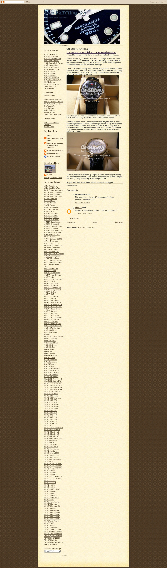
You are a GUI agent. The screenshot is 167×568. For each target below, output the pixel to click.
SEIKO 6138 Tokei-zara (52, 398)
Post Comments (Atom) (87, 227)
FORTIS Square (50, 237)
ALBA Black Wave (50, 186)
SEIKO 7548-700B (50, 419)
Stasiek (78, 208)
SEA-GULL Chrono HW (52, 381)
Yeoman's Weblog (53, 156)
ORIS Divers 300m (51, 65)
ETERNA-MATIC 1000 (52, 234)
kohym (49, 174)
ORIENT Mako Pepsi (51, 300)
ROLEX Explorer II (50, 366)
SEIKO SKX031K (50, 483)
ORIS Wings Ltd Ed (51, 343)
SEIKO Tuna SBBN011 (52, 515)
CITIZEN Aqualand (51, 215)
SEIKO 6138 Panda (51, 396)
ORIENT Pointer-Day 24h (53, 305)
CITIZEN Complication (52, 222)
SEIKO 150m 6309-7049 (53, 389)
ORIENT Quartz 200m (52, 309)
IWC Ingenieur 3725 (51, 243)
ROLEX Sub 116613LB (52, 80)
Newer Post (71, 223)
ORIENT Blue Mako (51, 285)
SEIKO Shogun (49, 493)
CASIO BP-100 (49, 201)
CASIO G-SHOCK (50, 54)
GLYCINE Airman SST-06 (53, 239)
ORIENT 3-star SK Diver (52, 275)
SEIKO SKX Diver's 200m (53, 476)
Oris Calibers (49, 108)
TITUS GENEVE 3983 (52, 538)
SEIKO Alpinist (49, 82)
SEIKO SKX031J (50, 481)
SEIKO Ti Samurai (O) (52, 506)
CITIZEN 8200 (49, 211)
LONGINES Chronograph (53, 245)
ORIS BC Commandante (53, 326)
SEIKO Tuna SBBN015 (52, 519)
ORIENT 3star (49, 277)
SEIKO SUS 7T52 (50, 491)
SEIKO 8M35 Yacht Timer (53, 438)
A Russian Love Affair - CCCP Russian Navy (91, 52)
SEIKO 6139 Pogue (51, 408)
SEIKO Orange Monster (52, 459)
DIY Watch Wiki (49, 106)
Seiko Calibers (49, 110)
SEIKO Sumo (49, 500)
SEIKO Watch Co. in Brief (53, 104)
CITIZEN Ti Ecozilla (51, 228)
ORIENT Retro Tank (51, 313)
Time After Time (53, 153)
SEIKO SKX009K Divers (52, 84)
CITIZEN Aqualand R (51, 218)
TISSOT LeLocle (50, 86)
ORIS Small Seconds (51, 67)
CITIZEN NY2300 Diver (52, 59)
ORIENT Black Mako (51, 283)
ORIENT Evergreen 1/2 (52, 287)
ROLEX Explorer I (50, 75)
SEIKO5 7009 (49, 523)
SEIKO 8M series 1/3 (51, 432)
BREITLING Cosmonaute (53, 196)
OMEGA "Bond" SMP (51, 252)
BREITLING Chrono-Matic (53, 192)
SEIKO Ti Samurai (50, 504)
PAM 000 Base (49, 353)
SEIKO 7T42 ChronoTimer (53, 428)
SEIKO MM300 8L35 (51, 457)
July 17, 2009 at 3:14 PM (82, 202)
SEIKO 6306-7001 (50, 411)
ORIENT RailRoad (50, 311)
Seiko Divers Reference (52, 114)
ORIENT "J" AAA (50, 271)
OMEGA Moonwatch (51, 61)
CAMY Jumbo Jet (50, 199)
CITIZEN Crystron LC (51, 224)
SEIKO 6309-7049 (50, 417)
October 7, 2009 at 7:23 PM (83, 213)
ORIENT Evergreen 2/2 (52, 290)
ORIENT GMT (49, 294)
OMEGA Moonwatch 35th (53, 260)
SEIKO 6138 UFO (50, 400)
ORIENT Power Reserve (53, 307)
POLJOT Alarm (49, 358)
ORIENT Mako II (50, 298)
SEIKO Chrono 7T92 (51, 453)
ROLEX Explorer (50, 364)
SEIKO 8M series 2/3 (51, 434)
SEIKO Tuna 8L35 (50, 508)
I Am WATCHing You (65, 13)
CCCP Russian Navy (51, 209)
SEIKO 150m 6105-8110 (53, 385)
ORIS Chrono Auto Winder (53, 336)
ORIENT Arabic (49, 281)
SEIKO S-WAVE (49, 470)
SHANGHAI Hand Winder (53, 534)
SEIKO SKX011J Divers (52, 478)
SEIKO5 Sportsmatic (51, 527)
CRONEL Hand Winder (52, 232)
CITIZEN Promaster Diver (53, 226)
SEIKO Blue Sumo (50, 451)
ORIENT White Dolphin (52, 324)
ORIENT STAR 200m (51, 315)
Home (95, 223)
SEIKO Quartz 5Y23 (51, 461)
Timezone (47, 125)
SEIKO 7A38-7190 (50, 421)
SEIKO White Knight (51, 521)
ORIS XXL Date (49, 347)
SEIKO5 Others (49, 525)
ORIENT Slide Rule (51, 321)
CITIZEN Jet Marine (51, 56)
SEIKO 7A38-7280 (50, 423)
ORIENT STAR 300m (51, 319)
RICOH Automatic (50, 360)
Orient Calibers (49, 112)
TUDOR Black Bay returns (53, 542)
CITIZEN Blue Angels (51, 220)
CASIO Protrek (49, 205)
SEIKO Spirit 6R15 (50, 495)
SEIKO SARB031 (50, 472)
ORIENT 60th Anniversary (53, 279)
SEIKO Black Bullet (51, 447)
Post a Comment (74, 218)
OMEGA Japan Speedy (52, 256)
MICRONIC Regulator (52, 247)
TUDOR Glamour (50, 88)
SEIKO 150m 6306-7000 (53, 387)
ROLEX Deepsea (50, 362)
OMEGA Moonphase (51, 258)
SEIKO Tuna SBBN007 (52, 512)
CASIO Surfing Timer (51, 207)
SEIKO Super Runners (52, 502)
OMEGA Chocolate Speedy (54, 254)
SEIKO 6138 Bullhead (52, 391)
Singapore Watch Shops (53, 99)
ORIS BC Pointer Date (52, 328)
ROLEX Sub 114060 (51, 78)
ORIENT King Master (51, 296)
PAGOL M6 (48, 351)
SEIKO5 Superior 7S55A (53, 531)
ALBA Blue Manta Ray (52, 188)
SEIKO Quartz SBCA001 (53, 464)
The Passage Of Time (55, 150)
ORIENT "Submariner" (52, 273)
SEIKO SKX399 (49, 487)
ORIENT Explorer (50, 292)
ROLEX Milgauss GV (51, 370)
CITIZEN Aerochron (51, 213)
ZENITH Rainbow (50, 544)
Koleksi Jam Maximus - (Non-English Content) (55, 145)
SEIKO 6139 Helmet (51, 404)
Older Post (118, 223)
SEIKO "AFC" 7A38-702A (53, 383)
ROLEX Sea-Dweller (51, 372)
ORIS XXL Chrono (50, 345)
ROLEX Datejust (50, 71)
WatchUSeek (49, 127)
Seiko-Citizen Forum (51, 122)
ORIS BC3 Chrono (50, 330)
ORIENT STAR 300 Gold (53, 317)
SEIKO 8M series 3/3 (51, 436)
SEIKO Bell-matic (50, 444)
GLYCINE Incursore (51, 241)
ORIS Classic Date (51, 338)
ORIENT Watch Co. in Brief (53, 102)
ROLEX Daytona (50, 73)
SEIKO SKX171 (49, 485)
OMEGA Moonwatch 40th (53, 262)
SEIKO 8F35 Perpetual (52, 430)
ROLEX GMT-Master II (52, 368)
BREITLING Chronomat (52, 194)
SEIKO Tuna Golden (51, 510)
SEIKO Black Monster (51, 449)
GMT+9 (49, 135)
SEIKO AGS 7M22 (50, 440)
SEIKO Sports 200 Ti (51, 497)
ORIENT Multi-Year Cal (52, 302)
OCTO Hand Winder (51, 249)
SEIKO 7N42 (48, 425)
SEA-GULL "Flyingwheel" (53, 379)
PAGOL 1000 (49, 349)
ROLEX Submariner (51, 374)
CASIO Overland (50, 203)
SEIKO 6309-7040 (50, 415)
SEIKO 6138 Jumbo (51, 394)
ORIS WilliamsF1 (50, 341)
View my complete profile (53, 178)
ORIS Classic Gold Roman (53, 63)
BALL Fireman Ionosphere (53, 190)
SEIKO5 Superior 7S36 (52, 529)
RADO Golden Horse (51, 69)
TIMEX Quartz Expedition (53, 536)
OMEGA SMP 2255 (51, 268)
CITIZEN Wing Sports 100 (53, 230)
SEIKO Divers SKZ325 (52, 455)
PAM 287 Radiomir (51, 355)
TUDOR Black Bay (50, 540)
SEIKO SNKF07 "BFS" (52, 489)
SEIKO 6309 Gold (50, 413)
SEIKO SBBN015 (50, 474)
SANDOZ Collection (51, 377)
